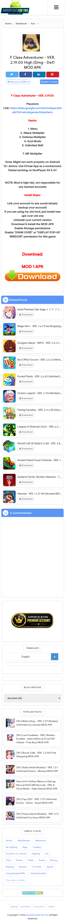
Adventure (15, 81)
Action (9, 840)
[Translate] (54, 656)
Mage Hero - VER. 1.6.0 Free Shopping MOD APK (40, 326)
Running (10, 866)
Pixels (30, 860)
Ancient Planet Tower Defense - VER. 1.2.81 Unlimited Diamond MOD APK (40, 460)
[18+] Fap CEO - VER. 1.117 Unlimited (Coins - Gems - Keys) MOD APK (36, 801)
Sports (50, 866)
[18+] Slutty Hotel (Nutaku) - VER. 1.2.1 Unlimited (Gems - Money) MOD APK (37, 769)
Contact (51, 907)
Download (27, 314)
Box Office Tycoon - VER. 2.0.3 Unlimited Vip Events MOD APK (40, 359)
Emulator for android (16, 853)
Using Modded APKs (15, 873)
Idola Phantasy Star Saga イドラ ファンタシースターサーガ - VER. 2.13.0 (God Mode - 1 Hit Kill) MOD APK (40, 309)
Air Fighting (11, 847)
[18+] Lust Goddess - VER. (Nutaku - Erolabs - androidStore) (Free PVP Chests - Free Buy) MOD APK (36, 739)
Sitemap (14, 907)
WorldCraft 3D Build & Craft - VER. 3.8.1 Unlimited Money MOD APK (40, 443)
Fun (27, 81)
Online (19, 860)
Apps (25, 847)
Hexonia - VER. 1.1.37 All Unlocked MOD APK (40, 493)
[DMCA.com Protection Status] (32, 892)
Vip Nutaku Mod (38, 873)
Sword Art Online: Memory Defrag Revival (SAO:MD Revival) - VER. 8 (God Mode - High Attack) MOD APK (36, 785)
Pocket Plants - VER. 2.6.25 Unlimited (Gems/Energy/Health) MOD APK (40, 376)
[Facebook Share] (25, 74)
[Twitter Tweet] (12, 74)
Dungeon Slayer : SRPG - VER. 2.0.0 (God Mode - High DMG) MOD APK (40, 342)
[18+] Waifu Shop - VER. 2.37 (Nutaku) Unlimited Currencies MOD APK (37, 723)
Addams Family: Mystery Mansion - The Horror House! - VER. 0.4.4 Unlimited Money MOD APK (40, 476)
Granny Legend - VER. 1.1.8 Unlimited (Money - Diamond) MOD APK (40, 393)
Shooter (23, 866)
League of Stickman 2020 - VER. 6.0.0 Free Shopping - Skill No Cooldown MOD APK (40, 426)
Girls (8, 860)
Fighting (36, 853)
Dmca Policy (25, 907)
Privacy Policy (39, 907)
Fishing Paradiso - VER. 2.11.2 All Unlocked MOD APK (40, 409)
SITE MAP (36, 866)
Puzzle (42, 860)
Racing (53, 860)
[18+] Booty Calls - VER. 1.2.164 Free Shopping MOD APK (36, 754)
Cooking (37, 847)
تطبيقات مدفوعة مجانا (15, 880)
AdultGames (24, 840)
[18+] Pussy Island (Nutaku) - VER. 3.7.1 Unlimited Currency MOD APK (37, 815)
